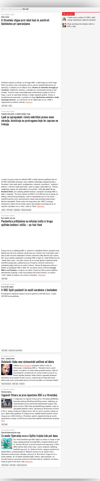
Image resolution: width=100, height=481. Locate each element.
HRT (3, 421)
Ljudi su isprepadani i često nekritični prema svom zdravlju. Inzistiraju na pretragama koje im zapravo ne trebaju (29, 120)
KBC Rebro (5, 465)
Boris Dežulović (26, 365)
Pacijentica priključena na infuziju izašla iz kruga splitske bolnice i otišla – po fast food (27, 223)
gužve (3, 210)
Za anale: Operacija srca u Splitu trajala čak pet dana (29, 435)
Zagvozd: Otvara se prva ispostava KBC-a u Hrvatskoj (29, 395)
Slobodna (40, 206)
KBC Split (4, 105)
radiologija (17, 210)
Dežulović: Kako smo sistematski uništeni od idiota (27, 361)
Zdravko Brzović (22, 465)
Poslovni (29, 102)
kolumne (21, 383)
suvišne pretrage (26, 210)
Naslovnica (4, 9)
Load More (30, 472)
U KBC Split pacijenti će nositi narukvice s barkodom (29, 290)
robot (10, 105)
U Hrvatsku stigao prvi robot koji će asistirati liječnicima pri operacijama (25, 22)
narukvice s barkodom (15, 350)
